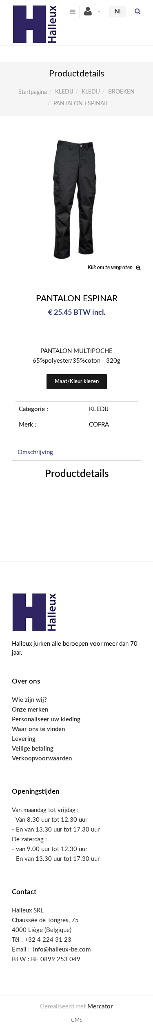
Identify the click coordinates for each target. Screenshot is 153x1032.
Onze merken (30, 710)
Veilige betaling (32, 749)
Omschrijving (35, 452)
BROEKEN (121, 92)
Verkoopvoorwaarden (42, 758)
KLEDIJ (64, 92)
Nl (117, 12)
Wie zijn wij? (29, 700)
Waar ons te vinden (38, 729)
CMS (76, 1020)
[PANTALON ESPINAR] (76, 140)
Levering (23, 739)
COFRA (99, 425)
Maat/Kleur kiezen (77, 381)
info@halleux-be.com (62, 950)
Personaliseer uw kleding (46, 719)
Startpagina (32, 92)
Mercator (100, 1007)
